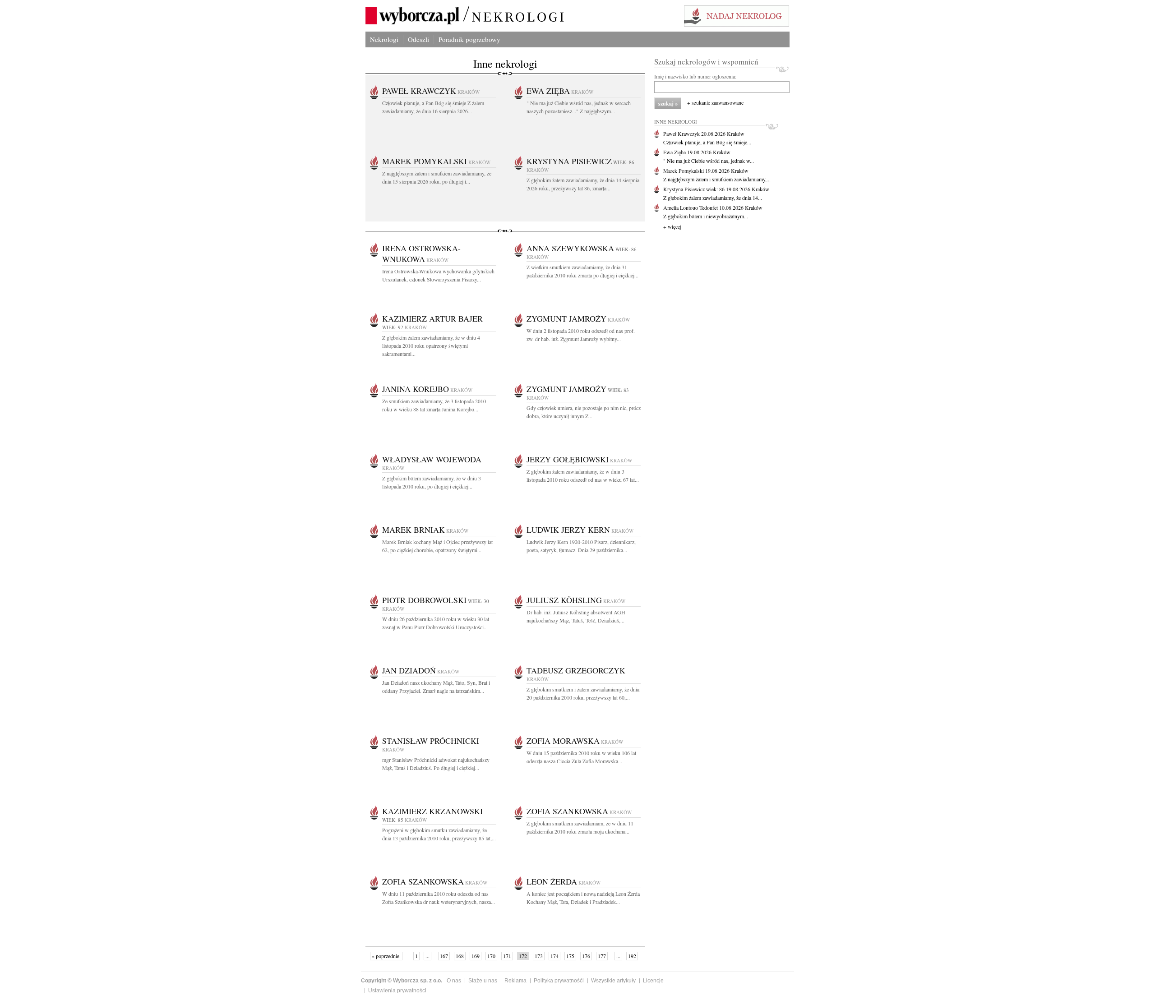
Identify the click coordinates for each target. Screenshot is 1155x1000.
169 (475, 955)
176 (586, 955)
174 (554, 955)
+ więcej (672, 226)
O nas (454, 980)
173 (539, 955)
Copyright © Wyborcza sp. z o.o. (401, 980)
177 (602, 955)
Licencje (653, 980)
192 (632, 955)
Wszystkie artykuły (613, 980)
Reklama (515, 980)
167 (444, 955)
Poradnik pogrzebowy (469, 39)
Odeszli (418, 39)
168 (460, 955)
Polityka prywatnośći (559, 980)
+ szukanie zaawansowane (715, 102)
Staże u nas (482, 980)
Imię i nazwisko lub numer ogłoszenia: (695, 76)
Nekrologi (384, 39)
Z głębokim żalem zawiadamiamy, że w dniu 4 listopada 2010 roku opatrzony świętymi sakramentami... (431, 345)
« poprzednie (386, 955)
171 (507, 955)
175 (570, 955)
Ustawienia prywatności (397, 990)
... (427, 955)
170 (491, 955)
